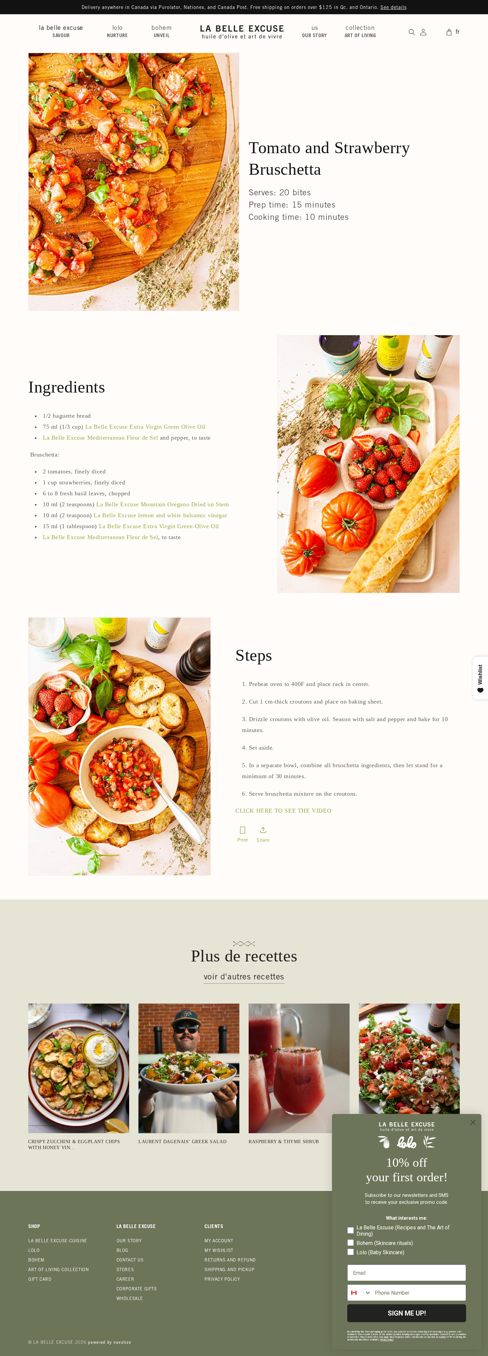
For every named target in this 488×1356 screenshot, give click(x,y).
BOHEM (36, 1261)
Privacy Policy (222, 1280)
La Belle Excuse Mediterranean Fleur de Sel (100, 437)
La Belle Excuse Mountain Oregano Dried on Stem (162, 504)
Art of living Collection (58, 1270)
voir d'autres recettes (244, 977)
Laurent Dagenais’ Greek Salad (182, 1141)
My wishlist (218, 1251)
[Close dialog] (473, 1122)
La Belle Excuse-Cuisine (57, 1241)
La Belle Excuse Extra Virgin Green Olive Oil (145, 426)
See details (393, 8)
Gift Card (39, 1280)
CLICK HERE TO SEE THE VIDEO (283, 810)
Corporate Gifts (137, 1289)
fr (457, 32)
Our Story (129, 1241)
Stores (125, 1270)
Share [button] (263, 840)
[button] (63, 32)
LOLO (34, 1251)
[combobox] (359, 1293)
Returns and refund (230, 1261)
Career (125, 1280)
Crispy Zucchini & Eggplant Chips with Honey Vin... (74, 1144)
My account (218, 1241)
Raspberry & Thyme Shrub (284, 1141)
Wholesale (130, 1299)
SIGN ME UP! (407, 1313)
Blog (122, 1251)
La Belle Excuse (53, 1343)
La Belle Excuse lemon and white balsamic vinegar (160, 515)
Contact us (130, 1261)
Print (242, 839)
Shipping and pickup (229, 1270)
